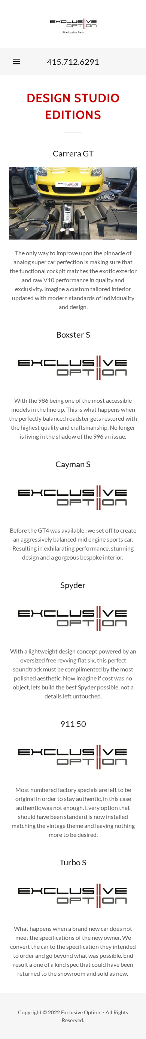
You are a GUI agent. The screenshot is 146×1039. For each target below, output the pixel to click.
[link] (73, 24)
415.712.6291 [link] (73, 62)
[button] (16, 61)
